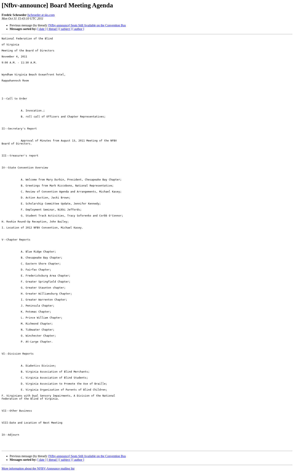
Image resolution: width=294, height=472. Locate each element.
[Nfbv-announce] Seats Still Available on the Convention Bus (87, 25)
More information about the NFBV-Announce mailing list (38, 468)
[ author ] (78, 29)
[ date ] (41, 29)
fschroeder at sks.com (41, 15)
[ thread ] (52, 29)
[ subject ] (65, 29)
